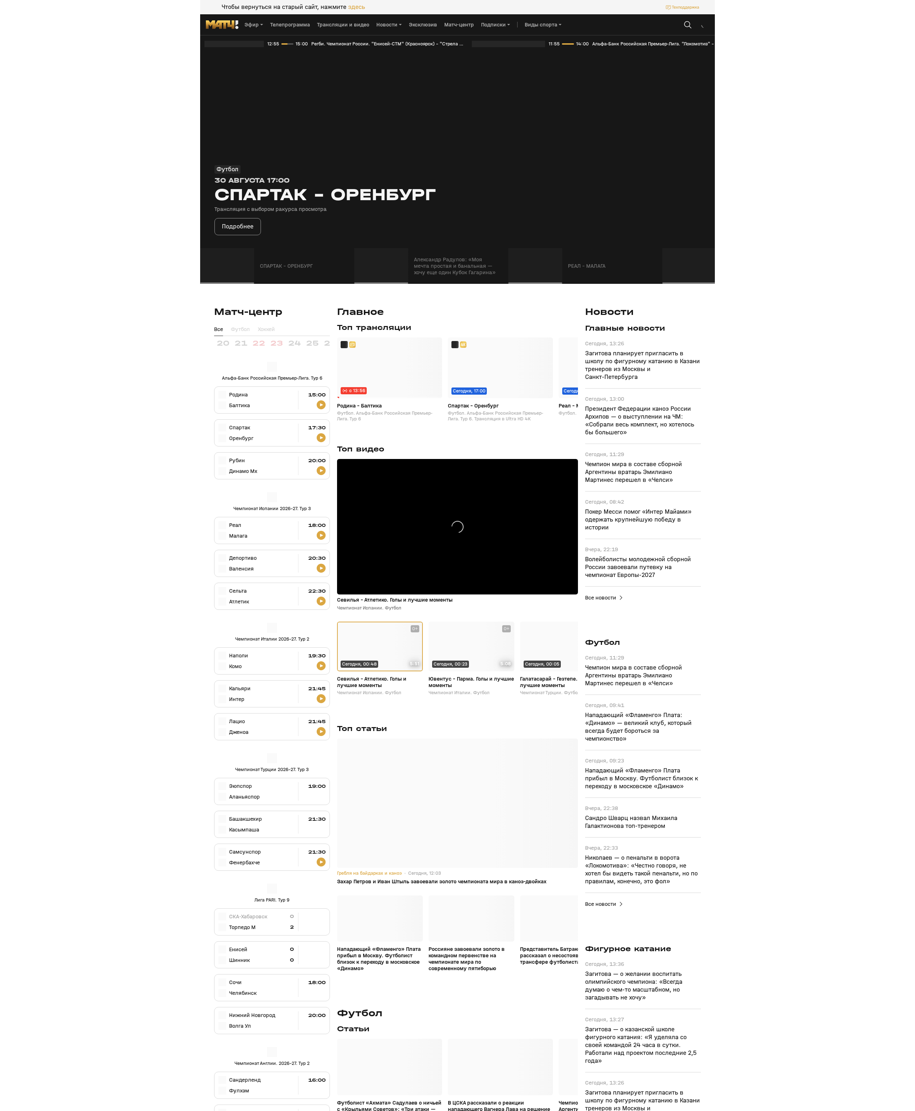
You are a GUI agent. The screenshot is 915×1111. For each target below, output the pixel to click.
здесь (356, 7)
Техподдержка (685, 7)
